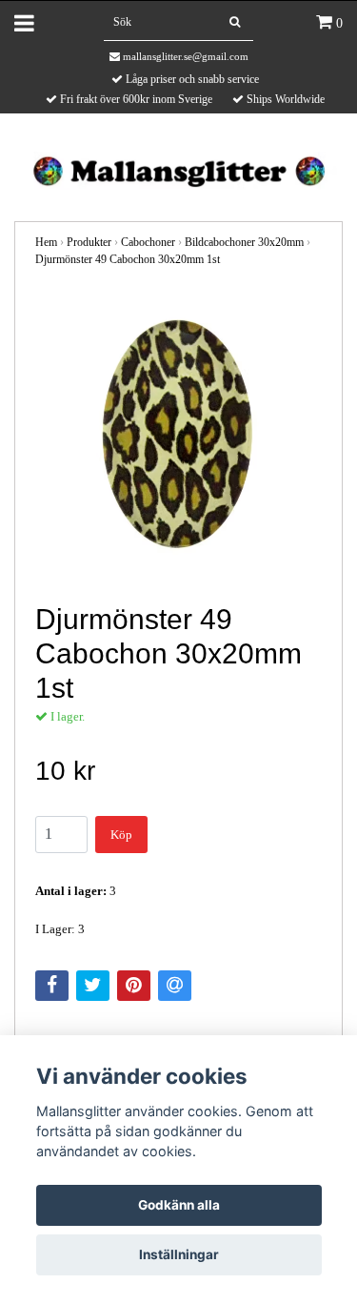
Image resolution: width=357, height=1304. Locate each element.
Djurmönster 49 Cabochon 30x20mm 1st (127, 259)
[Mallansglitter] (178, 169)
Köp (121, 834)
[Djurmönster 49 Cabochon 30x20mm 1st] (178, 436)
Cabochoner (148, 242)
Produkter (89, 242)
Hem (46, 242)
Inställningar (179, 1254)
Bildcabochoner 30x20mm (244, 242)
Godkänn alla (179, 1204)
